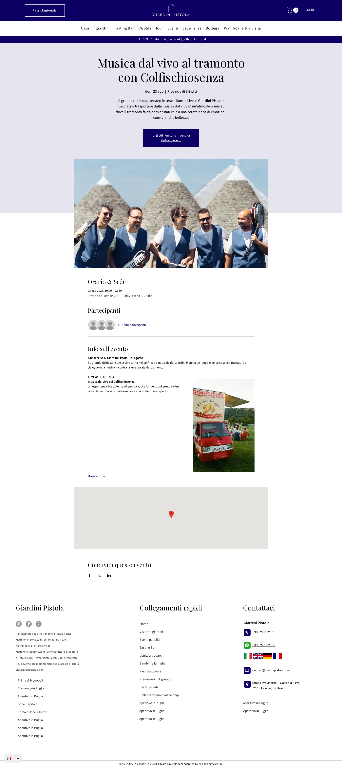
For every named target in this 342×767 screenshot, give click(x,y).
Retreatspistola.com (46, 658)
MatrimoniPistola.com (29, 640)
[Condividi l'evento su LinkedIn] (109, 575)
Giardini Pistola (40, 607)
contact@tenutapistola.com (271, 670)
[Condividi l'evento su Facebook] (89, 575)
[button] (293, 10)
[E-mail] (247, 670)
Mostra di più (96, 476)
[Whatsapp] (39, 624)
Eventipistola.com (33, 670)
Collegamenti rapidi (171, 607)
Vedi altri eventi (171, 140)
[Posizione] (247, 684)
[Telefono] (247, 632)
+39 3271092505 (263, 632)
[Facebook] (29, 624)
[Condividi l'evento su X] (99, 575)
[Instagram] (19, 624)
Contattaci (259, 607)
